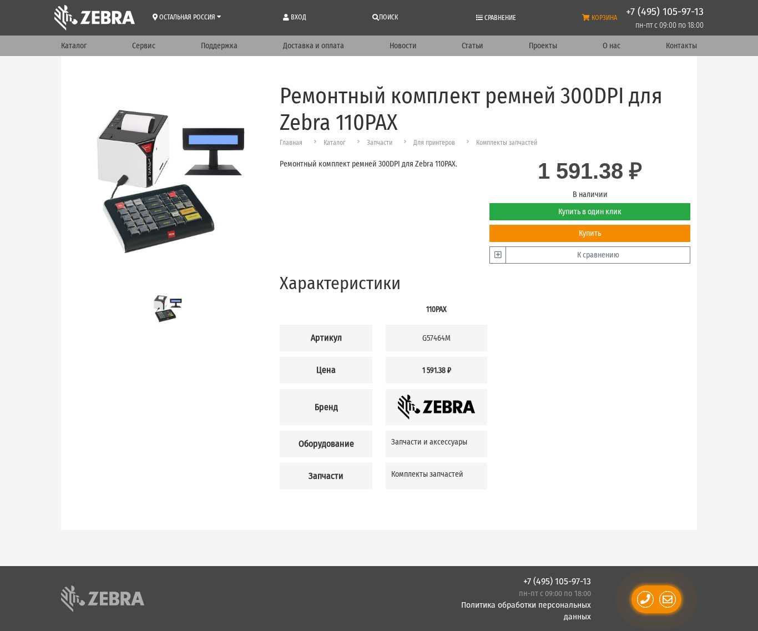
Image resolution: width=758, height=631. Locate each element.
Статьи (472, 46)
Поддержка (219, 46)
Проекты (543, 46)
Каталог (74, 46)
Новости (403, 46)
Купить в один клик (589, 211)
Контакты (681, 46)
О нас (611, 46)
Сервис (143, 46)
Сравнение (499, 18)
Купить (590, 233)
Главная (291, 143)
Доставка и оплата (313, 46)
